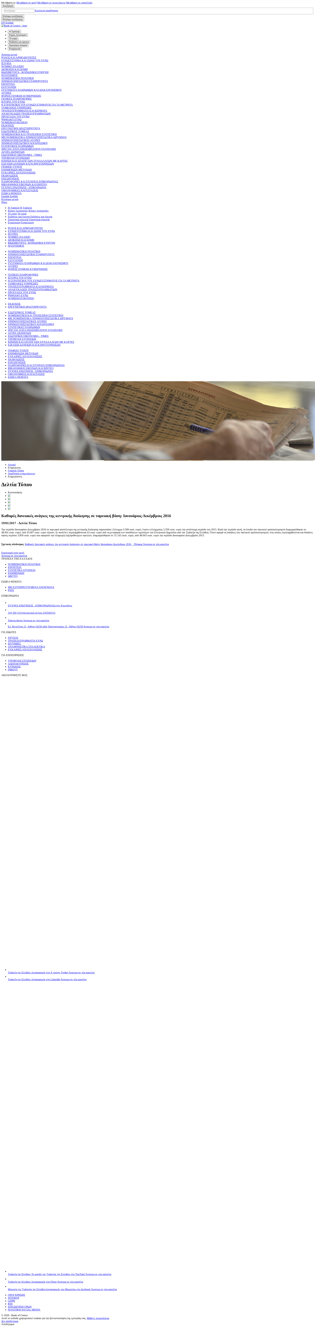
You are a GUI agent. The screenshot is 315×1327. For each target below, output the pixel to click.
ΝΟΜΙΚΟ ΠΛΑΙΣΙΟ (12, 66)
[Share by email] (9, 505)
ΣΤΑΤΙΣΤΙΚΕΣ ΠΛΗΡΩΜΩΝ (17, 146)
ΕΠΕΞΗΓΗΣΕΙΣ (10, 178)
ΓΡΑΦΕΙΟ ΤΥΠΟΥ (11, 166)
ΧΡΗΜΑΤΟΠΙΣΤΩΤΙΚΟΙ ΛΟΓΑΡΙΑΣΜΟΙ (24, 143)
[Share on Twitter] (9, 495)
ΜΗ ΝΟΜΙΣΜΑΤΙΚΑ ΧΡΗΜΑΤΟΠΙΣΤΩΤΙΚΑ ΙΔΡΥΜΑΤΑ (34, 137)
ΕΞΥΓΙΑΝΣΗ (8, 87)
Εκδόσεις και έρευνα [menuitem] (19, 42)
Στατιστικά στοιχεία (18, 219)
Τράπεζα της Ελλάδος (51, 972)
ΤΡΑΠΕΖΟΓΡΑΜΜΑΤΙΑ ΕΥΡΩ (25, 640)
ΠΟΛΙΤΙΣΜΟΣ (9, 75)
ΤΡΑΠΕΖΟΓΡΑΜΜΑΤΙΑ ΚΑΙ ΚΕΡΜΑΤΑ (24, 110)
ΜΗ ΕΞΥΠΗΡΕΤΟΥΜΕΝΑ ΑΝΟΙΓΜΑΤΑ (31, 587)
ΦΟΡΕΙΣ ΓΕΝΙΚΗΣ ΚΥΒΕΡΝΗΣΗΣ (21, 95)
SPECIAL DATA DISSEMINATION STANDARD (28, 149)
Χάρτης (28, 620)
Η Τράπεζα (14, 207)
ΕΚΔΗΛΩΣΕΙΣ (9, 175)
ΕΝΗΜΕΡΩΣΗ (16, 573)
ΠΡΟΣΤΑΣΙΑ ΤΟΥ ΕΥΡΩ (15, 116)
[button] (46, 10)
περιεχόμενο (51, 2)
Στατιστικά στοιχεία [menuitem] (18, 45)
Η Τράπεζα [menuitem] (14, 31)
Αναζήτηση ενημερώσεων (21, 473)
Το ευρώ (12, 213)
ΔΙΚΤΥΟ (13, 576)
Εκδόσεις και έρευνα (19, 216)
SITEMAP (13, 1297)
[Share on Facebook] (9, 502)
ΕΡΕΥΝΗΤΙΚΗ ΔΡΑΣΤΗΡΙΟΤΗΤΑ (20, 128)
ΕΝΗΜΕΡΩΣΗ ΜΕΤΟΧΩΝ (16, 169)
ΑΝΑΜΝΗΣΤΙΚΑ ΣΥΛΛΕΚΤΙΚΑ (26, 646)
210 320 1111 (31, 612)
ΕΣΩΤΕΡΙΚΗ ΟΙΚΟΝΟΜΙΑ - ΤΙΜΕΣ (21, 155)
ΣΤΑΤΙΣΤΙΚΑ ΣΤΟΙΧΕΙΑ (22, 570)
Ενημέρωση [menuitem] (14, 49)
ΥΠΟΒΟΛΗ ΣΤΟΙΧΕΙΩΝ (15, 158)
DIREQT (13, 669)
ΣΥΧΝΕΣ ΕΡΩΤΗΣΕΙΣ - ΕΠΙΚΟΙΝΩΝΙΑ (23, 187)
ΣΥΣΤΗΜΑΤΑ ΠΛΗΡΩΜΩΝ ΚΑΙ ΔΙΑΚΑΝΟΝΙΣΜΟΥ (31, 90)
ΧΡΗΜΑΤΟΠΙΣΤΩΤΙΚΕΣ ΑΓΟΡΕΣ (20, 140)
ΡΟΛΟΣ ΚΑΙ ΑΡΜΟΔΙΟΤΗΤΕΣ (18, 57)
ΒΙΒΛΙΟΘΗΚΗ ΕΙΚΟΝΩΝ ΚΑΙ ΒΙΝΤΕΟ (24, 184)
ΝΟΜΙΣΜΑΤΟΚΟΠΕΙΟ (14, 122)
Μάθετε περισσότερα (98, 1318)
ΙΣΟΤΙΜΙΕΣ (14, 643)
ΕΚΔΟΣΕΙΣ (7, 125)
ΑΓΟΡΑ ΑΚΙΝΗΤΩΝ (13, 152)
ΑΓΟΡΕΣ (6, 93)
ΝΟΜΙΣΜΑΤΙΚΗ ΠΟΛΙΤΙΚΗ (17, 78)
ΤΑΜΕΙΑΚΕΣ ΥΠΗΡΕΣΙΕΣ (16, 107)
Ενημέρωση (14, 222)
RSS (10, 1303)
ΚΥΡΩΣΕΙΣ (14, 666)
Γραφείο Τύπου (16, 470)
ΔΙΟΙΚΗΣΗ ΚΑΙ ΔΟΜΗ (14, 69)
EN (7, 22)
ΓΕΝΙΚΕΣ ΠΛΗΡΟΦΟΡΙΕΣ (16, 98)
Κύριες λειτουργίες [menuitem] (18, 35)
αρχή (26, 2)
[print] (9, 508)
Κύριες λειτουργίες (18, 210)
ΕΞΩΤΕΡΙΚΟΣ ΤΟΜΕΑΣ (15, 131)
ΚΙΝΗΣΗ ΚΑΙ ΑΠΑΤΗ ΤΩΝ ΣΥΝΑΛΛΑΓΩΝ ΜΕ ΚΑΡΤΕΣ (34, 160)
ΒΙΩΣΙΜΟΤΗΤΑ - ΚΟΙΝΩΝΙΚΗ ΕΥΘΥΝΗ (25, 72)
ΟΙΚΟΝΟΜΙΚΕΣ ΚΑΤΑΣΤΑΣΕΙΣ (19, 190)
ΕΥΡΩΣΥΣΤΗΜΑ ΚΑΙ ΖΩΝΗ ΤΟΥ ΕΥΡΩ (24, 60)
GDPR (11, 1300)
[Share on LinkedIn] (9, 499)
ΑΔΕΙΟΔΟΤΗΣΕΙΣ (18, 663)
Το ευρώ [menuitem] (13, 38)
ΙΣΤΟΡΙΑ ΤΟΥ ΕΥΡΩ (13, 101)
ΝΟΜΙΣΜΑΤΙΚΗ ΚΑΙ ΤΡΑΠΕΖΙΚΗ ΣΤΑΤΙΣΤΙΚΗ (29, 134)
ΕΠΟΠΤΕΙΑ (8, 84)
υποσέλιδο (79, 2)
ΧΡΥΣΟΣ (13, 637)
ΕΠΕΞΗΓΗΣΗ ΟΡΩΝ (20, 1306)
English (9, 196)
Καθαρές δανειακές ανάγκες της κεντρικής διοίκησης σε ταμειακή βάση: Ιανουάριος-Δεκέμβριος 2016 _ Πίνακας (97, 544)
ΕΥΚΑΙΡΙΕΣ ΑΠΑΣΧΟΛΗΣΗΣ (18, 172)
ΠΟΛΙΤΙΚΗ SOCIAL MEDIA (24, 1309)
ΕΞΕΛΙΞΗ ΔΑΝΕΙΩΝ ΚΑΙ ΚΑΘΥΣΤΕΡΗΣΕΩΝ (27, 163)
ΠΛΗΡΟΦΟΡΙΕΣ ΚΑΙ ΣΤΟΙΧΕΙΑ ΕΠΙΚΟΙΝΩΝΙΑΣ (29, 181)
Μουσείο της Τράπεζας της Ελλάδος (62, 1289)
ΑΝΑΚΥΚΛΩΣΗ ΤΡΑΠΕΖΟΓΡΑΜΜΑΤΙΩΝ (26, 113)
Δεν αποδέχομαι (9, 1321)
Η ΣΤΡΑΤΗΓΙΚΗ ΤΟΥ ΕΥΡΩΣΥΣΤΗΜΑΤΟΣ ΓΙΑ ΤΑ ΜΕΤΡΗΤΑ (37, 104)
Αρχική (12, 464)
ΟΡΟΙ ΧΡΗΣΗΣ (16, 1295)
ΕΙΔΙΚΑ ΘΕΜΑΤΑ (11, 193)
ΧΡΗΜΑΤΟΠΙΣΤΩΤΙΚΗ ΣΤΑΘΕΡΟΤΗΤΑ (24, 81)
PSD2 (11, 590)
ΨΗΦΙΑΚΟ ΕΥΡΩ (11, 119)
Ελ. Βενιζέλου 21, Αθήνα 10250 (58, 626)
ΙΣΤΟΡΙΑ (6, 63)
